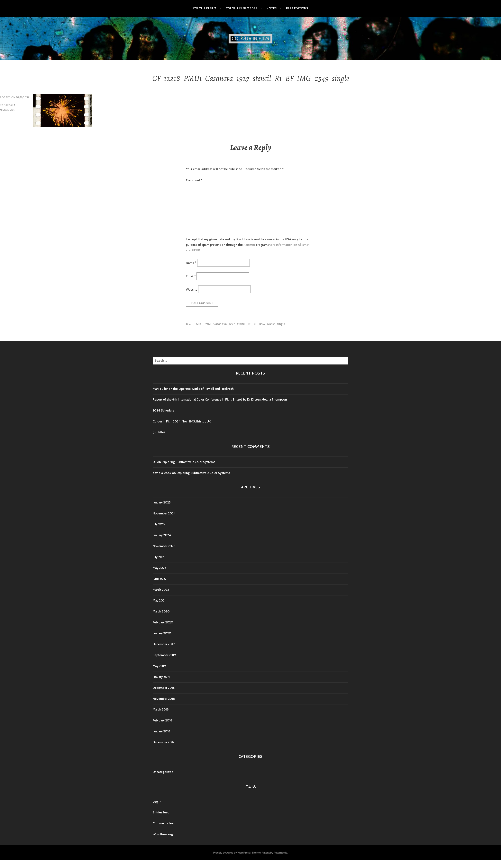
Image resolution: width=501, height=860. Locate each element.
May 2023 (159, 568)
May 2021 (159, 600)
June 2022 (160, 579)
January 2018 (161, 731)
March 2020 (161, 611)
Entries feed (161, 812)
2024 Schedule (163, 410)
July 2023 (159, 557)
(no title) (159, 432)
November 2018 (164, 699)
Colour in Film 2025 (241, 8)
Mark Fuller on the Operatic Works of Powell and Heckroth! (193, 389)
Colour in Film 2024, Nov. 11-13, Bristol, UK (182, 421)
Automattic (280, 852)
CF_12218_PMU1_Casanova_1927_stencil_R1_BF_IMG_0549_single (237, 324)
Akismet (249, 245)
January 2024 (162, 535)
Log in (157, 801)
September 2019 (164, 655)
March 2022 (161, 590)
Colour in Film (204, 8)
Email (191, 276)
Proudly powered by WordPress (231, 852)
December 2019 (164, 644)
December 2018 (164, 688)
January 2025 (161, 502)
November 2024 (164, 513)
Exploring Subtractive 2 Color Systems (188, 462)
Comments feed (164, 823)
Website (191, 289)
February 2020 (163, 622)
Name (191, 263)
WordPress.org (163, 834)
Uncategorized (163, 772)
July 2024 (159, 524)
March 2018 (161, 709)
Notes (272, 8)
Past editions (297, 8)
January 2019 (161, 677)
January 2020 (162, 633)
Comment (194, 180)
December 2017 (163, 742)
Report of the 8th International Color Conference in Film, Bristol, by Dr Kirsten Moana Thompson (220, 399)
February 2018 (162, 720)
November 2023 (164, 546)
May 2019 (159, 666)
